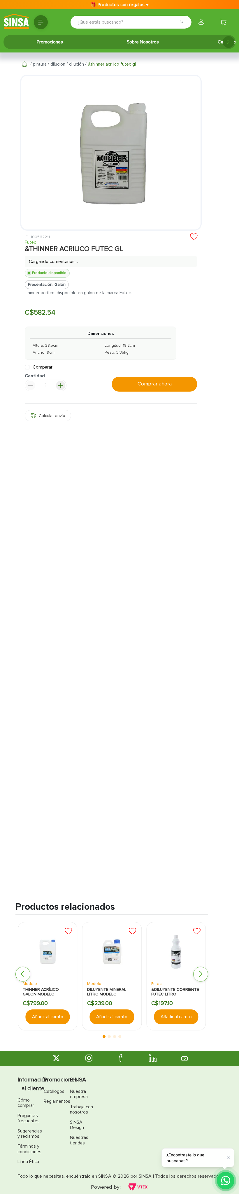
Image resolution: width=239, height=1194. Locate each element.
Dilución (57, 64)
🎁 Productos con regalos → (119, 5)
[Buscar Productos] (183, 22)
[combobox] (123, 22)
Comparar (42, 368)
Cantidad (35, 377)
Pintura (40, 64)
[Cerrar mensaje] (228, 1157)
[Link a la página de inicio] (24, 64)
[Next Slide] (228, 42)
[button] (48, 416)
